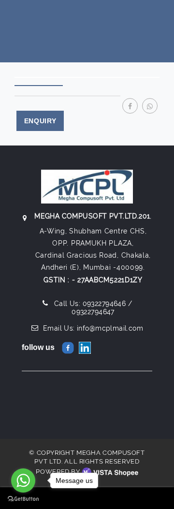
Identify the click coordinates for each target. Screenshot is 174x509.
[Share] (130, 102)
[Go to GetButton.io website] (23, 499)
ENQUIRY (40, 121)
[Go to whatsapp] (23, 480)
